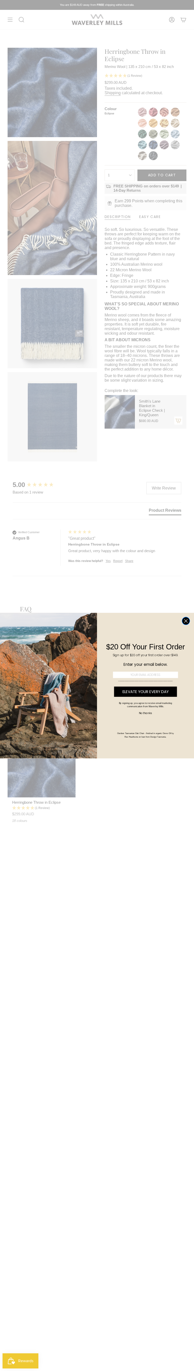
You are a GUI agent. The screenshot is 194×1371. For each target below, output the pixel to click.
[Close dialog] (186, 621)
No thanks (145, 713)
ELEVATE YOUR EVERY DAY (145, 691)
